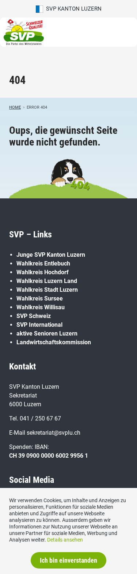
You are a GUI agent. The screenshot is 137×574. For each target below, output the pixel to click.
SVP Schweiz (33, 316)
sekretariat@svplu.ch (53, 432)
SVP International (39, 324)
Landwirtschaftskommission (53, 342)
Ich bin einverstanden (68, 560)
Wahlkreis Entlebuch (43, 263)
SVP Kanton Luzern (72, 8)
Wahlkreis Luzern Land (46, 281)
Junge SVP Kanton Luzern (50, 254)
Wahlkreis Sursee (39, 298)
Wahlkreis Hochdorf (42, 272)
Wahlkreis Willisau (40, 307)
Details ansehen (65, 540)
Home (15, 107)
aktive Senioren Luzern (46, 333)
